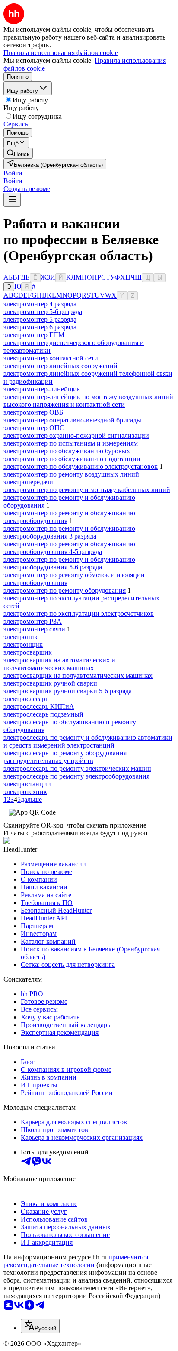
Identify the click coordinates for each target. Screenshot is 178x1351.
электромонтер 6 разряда (39, 327)
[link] (18, 153)
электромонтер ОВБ (33, 412)
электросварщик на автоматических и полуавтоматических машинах (59, 663)
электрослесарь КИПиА (38, 706)
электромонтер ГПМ (33, 335)
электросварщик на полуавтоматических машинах (78, 675)
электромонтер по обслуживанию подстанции (71, 458)
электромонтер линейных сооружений (60, 365)
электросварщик (27, 652)
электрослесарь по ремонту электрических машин (77, 768)
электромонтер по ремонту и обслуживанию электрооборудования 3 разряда (69, 532)
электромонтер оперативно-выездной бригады (72, 420)
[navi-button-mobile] (12, 200)
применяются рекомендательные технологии (75, 1260)
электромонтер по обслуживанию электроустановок (80, 466)
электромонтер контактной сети (50, 358)
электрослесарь (25, 698)
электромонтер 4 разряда (39, 304)
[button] (12, 173)
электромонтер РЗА (32, 621)
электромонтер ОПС (33, 427)
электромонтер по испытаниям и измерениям (70, 443)
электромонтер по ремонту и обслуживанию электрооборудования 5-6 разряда (69, 563)
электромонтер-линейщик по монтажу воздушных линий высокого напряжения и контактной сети (88, 400)
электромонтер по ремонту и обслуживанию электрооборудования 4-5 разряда (69, 547)
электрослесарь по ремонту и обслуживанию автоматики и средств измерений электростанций (87, 741)
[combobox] (40, 1326)
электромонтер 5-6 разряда (42, 311)
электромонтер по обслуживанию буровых (66, 451)
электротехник (25, 791)
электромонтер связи (34, 629)
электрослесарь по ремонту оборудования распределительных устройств (65, 756)
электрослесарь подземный (43, 714)
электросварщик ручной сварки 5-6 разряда (67, 691)
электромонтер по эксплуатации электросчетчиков (78, 613)
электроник (20, 636)
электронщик (23, 644)
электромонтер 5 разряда (39, 319)
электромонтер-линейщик (41, 389)
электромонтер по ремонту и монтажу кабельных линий (86, 489)
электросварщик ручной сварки (50, 683)
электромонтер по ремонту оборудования (64, 590)
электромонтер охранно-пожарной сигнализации (76, 435)
